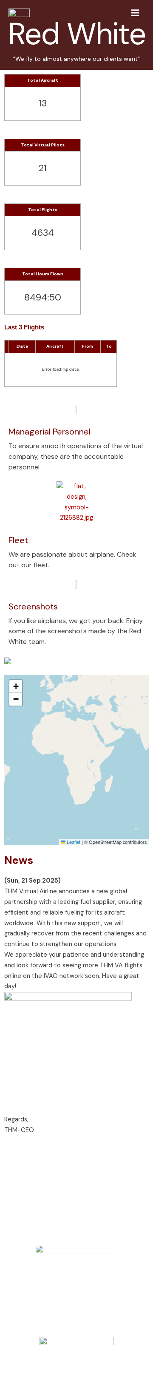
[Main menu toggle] (135, 12)
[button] (15, 686)
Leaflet (72, 841)
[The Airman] (19, 13)
